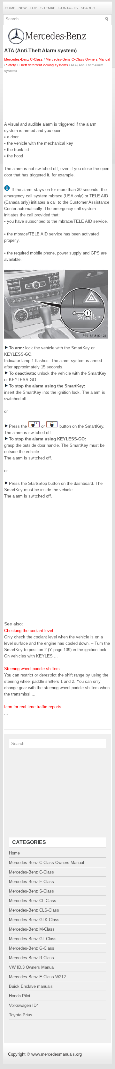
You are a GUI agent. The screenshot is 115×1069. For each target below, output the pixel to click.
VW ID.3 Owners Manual (32, 967)
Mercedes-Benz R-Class (31, 957)
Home (10, 8)
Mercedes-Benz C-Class (23, 59)
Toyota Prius (20, 1015)
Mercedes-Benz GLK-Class (34, 919)
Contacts (68, 8)
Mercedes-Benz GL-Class (33, 938)
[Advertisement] (57, 96)
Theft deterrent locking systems (43, 65)
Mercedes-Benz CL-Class (32, 900)
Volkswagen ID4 (24, 1005)
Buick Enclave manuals (31, 986)
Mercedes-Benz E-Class (31, 881)
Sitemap (47, 8)
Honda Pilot (19, 995)
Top (33, 8)
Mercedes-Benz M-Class (32, 929)
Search (88, 8)
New (23, 8)
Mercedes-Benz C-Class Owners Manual (78, 59)
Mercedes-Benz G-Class (31, 948)
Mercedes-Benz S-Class (31, 891)
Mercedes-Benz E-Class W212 (37, 976)
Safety (11, 65)
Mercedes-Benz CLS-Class (34, 910)
